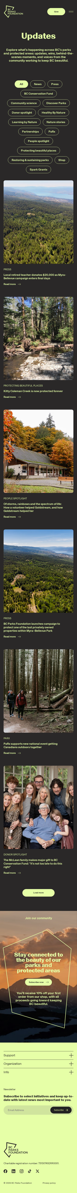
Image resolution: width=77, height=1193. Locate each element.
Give (56, 11)
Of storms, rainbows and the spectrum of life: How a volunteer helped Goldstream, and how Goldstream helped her (33, 507)
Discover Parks (56, 103)
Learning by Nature (24, 122)
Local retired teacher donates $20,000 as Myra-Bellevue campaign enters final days (35, 276)
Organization (12, 1064)
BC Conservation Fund (38, 93)
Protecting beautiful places (38, 150)
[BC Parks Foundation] (13, 11)
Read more (10, 284)
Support (9, 1055)
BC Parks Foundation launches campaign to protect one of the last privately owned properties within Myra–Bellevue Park (32, 627)
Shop (61, 160)
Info (6, 1072)
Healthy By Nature (53, 112)
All (21, 84)
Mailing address (65, 1183)
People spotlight (38, 141)
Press (55, 84)
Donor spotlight (22, 112)
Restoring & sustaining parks (30, 160)
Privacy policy (49, 1183)
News (38, 84)
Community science (24, 103)
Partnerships (30, 131)
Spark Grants (38, 169)
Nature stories (56, 122)
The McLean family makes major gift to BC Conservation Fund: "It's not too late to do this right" (33, 863)
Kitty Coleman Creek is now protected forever (33, 391)
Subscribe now (36, 982)
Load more (38, 892)
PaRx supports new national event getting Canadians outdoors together (30, 745)
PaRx (52, 131)
